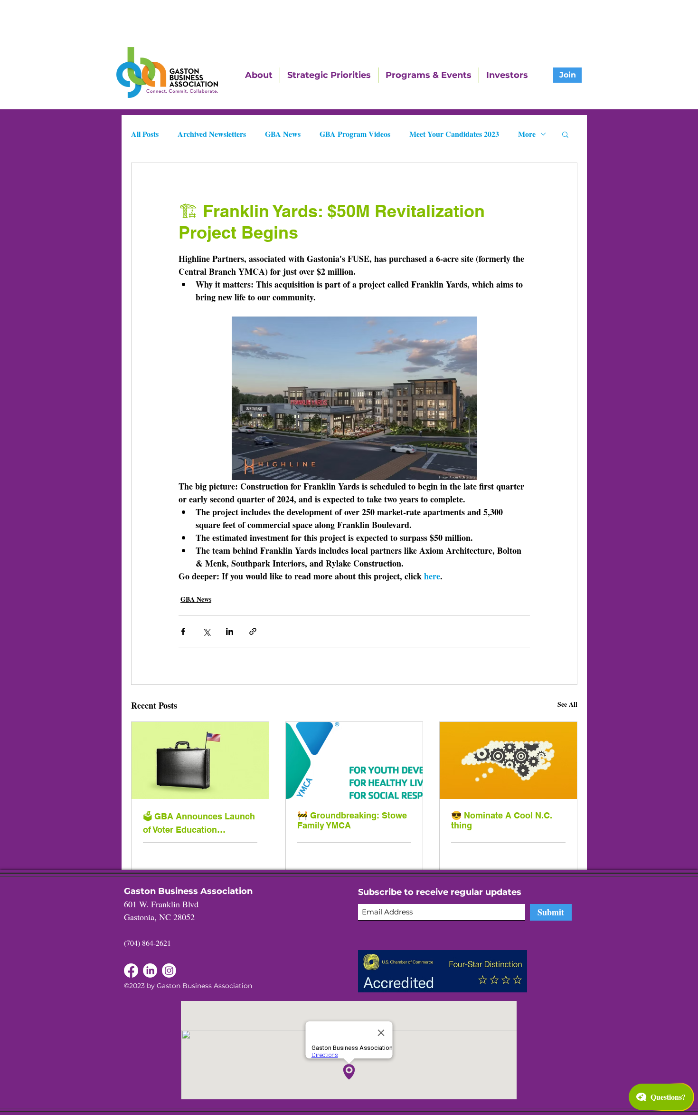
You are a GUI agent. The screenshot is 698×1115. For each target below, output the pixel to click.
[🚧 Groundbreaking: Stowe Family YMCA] (354, 760)
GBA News (283, 134)
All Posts (145, 134)
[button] (565, 134)
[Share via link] (252, 631)
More (527, 134)
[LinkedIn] (131, 970)
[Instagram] (169, 970)
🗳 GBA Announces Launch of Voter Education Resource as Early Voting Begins (199, 823)
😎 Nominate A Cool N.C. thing (501, 820)
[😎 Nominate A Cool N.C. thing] (508, 760)
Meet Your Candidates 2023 (454, 134)
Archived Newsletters (212, 134)
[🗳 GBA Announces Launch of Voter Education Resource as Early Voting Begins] (200, 760)
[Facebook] (150, 970)
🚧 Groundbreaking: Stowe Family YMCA (352, 820)
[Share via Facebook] (183, 631)
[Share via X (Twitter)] (206, 631)
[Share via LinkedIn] (229, 631)
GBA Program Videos (355, 134)
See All (567, 704)
